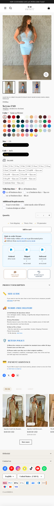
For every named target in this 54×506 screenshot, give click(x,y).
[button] (5, 8)
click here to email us (15, 369)
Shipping (6, 109)
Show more (26, 442)
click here (19, 333)
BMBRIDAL (10, 492)
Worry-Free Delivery (20, 308)
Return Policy (16, 340)
